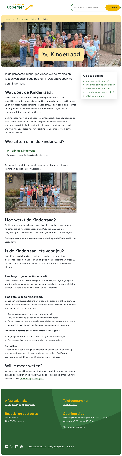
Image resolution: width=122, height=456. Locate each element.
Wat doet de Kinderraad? (97, 81)
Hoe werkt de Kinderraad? (98, 88)
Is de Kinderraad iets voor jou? (100, 92)
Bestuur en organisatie (26, 19)
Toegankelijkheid (56, 446)
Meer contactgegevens (74, 427)
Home (7, 19)
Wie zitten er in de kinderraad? (100, 84)
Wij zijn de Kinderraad (21, 150)
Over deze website (37, 446)
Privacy (70, 446)
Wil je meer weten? (95, 96)
